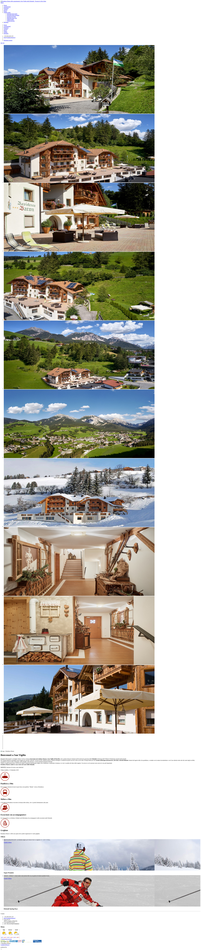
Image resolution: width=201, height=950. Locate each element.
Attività (5, 29)
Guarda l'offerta (8, 842)
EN (3, 43)
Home (5, 25)
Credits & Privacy (5, 945)
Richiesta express (8, 40)
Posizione (6, 27)
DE (1, 43)
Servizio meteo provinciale (7, 939)
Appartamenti (7, 26)
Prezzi (5, 30)
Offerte (5, 32)
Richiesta (6, 33)
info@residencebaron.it (9, 37)
